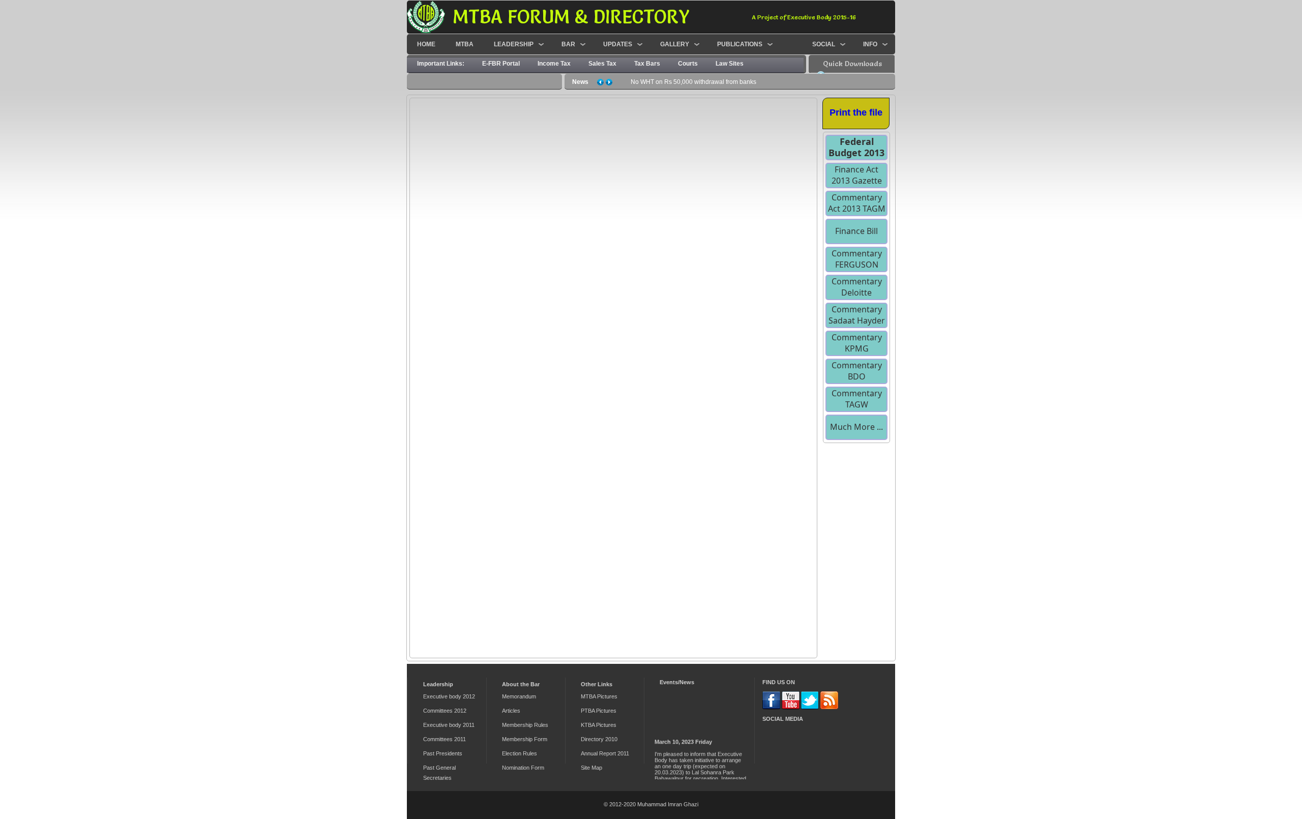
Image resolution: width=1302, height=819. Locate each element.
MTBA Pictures (599, 696)
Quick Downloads (852, 63)
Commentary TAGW (857, 399)
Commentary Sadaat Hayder (856, 315)
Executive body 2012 (449, 696)
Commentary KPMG (857, 343)
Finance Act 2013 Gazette (857, 175)
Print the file (856, 112)
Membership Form (524, 739)
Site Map (591, 768)
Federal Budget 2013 (856, 147)
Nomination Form (523, 768)
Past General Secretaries (439, 773)
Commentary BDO (857, 371)
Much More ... (856, 426)
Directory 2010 (599, 739)
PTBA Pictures (598, 711)
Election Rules (519, 753)
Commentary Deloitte (857, 287)
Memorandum (519, 696)
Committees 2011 (444, 739)
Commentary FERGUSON (857, 259)
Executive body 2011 (449, 725)
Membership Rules (525, 725)
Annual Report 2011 (605, 753)
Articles (511, 711)
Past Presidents (442, 753)
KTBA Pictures (598, 725)
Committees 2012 (444, 711)
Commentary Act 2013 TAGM (856, 203)
